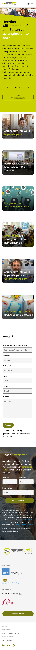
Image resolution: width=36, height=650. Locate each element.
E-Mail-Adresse (8, 488)
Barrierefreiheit (7, 637)
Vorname (6, 355)
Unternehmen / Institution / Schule (15, 345)
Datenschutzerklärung (24, 525)
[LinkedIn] (3, 645)
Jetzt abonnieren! (19, 500)
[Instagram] (14, 645)
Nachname (7, 366)
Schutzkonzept (7, 640)
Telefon (5, 376)
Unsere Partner (18, 614)
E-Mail (5, 386)
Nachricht (6, 396)
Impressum (6, 630)
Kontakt (18, 87)
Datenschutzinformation (10, 633)
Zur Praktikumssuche (18, 97)
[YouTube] (8, 645)
